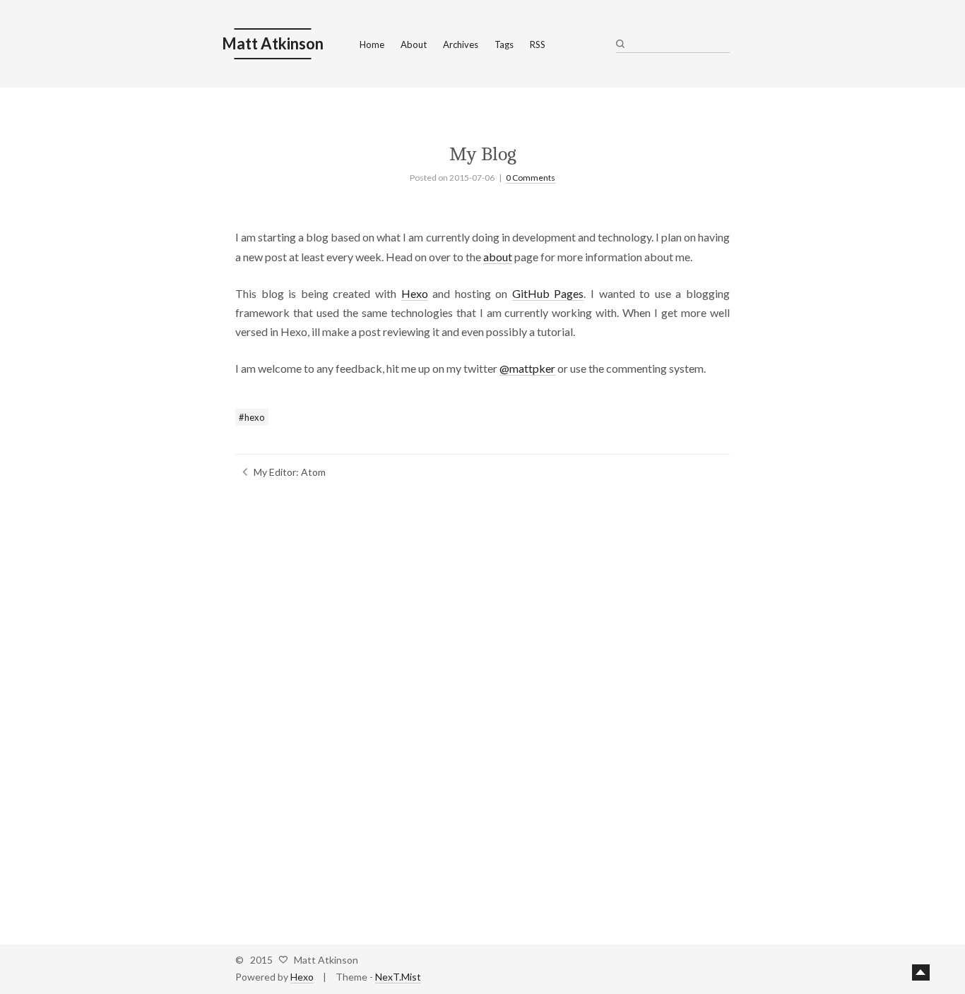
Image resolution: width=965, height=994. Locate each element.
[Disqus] (482, 706)
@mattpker (527, 368)
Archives (460, 44)
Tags (504, 44)
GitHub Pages (548, 293)
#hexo (252, 417)
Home (372, 44)
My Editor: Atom (290, 472)
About (414, 44)
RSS (537, 44)
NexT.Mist (398, 977)
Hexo (414, 293)
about (497, 256)
